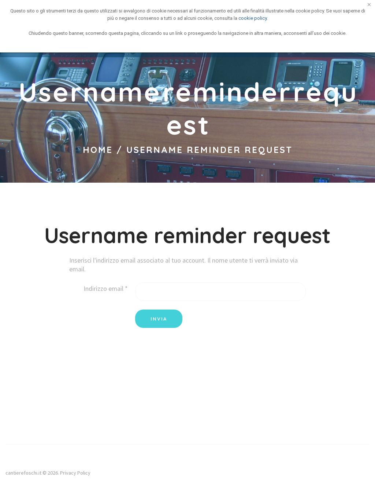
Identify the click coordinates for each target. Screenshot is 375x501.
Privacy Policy (75, 472)
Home (98, 149)
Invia (159, 319)
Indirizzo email (105, 288)
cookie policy (252, 18)
